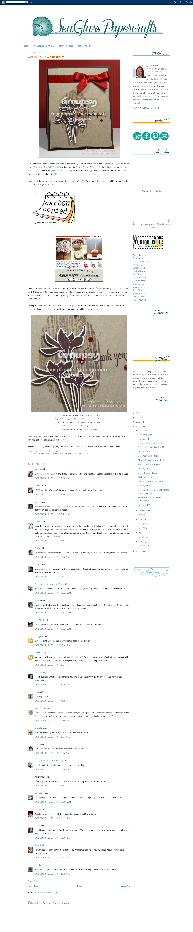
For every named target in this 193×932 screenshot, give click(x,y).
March (142, 536)
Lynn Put (39, 672)
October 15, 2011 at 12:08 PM (53, 837)
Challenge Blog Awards (44, 45)
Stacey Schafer (139, 293)
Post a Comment (35, 881)
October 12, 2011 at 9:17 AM (52, 576)
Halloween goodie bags (148, 455)
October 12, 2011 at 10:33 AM (53, 592)
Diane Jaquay (40, 652)
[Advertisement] (96, 922)
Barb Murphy (138, 258)
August (142, 514)
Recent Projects (84, 45)
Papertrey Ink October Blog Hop (152, 447)
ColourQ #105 (144, 505)
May (141, 528)
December (143, 430)
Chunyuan (39, 636)
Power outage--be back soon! (150, 442)
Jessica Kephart (139, 270)
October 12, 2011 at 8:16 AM (52, 556)
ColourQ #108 (144, 451)
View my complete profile (147, 108)
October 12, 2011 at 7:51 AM (52, 540)
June (141, 523)
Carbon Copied (44, 453)
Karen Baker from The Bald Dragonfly (44, 167)
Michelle (38, 727)
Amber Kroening (140, 254)
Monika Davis (139, 286)
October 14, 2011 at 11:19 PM (53, 818)
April (141, 532)
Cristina (38, 564)
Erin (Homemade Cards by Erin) (49, 584)
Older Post (125, 886)
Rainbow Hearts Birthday (149, 464)
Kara (37, 691)
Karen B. (38, 521)
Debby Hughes (139, 264)
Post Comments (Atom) (50, 892)
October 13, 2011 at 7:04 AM (52, 753)
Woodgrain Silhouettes (75, 453)
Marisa (38, 600)
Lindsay (38, 485)
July (141, 519)
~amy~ (38, 469)
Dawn (37, 548)
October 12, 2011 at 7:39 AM (52, 494)
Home (26, 45)
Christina (155, 66)
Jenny (37, 744)
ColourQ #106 (144, 485)
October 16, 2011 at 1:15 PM (52, 857)
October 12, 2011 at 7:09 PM (52, 700)
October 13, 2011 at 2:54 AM (52, 736)
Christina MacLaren (141, 261)
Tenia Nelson (138, 296)
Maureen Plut (138, 283)
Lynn (37, 501)
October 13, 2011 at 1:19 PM (52, 769)
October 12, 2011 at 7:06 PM (52, 684)
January (142, 545)
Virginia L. (39, 793)
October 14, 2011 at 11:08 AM (53, 801)
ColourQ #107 (144, 468)
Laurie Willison (139, 277)
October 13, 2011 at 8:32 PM (52, 785)
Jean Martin (40, 620)
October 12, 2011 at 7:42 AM (52, 514)
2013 (138, 417)
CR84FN (50, 184)
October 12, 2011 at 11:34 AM (53, 628)
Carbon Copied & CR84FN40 (150, 481)
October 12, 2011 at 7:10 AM (52, 478)
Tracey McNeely (140, 299)
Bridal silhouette (145, 477)
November (143, 434)
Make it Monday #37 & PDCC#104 (153, 460)
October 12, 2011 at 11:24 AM (53, 612)
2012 (138, 421)
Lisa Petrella (40, 865)
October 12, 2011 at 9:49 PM (52, 720)
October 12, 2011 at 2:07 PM (52, 664)
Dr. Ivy (38, 809)
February (143, 541)
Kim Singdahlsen (140, 274)
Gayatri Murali (139, 267)
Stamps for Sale (66, 45)
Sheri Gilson (138, 290)
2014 (138, 413)
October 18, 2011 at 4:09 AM (52, 873)
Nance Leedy (40, 708)
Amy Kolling (40, 845)
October (142, 439)
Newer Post (33, 886)
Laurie (37, 825)
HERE (55, 174)
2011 (138, 426)
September (143, 510)
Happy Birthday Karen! (148, 472)
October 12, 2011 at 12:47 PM (53, 645)
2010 (138, 551)
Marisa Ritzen (139, 280)
